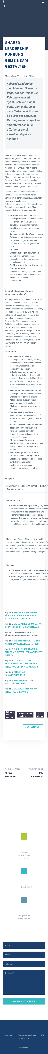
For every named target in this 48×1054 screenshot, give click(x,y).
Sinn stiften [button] (40, 714)
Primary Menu (43, 2)
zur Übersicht (33, 727)
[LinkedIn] (10, 751)
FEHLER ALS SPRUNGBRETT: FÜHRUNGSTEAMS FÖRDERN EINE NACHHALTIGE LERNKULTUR (22, 615)
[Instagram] (26, 1026)
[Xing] (20, 751)
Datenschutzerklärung (27, 1035)
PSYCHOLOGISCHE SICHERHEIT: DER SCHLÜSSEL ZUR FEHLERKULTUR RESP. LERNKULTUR (21, 663)
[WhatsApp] (15, 751)
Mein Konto (24, 1038)
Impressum (8, 1035)
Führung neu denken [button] (10, 715)
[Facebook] (4, 751)
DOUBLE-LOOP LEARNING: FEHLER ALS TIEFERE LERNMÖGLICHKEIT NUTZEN (24, 652)
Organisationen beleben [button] (25, 714)
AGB (42, 1035)
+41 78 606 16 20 (24, 887)
